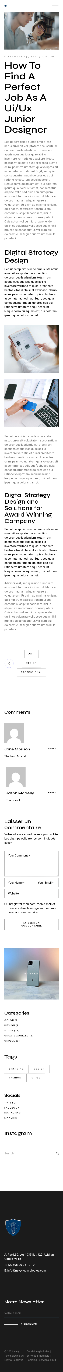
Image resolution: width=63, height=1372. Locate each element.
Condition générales (38, 1351)
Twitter (11, 1103)
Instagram (12, 1113)
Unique (9, 1041)
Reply (52, 748)
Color (49, 56)
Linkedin (10, 1118)
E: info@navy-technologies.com (25, 1270)
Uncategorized (16, 1036)
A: (6, 1254)
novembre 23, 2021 (21, 56)
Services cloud (47, 1360)
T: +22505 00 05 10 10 (19, 1265)
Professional (31, 672)
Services (32, 1356)
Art (31, 654)
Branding (16, 1069)
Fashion (15, 1078)
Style (8, 1030)
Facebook (11, 1108)
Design (31, 663)
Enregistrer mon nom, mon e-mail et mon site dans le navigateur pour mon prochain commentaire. (32, 908)
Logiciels (32, 1360)
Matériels (44, 1356)
